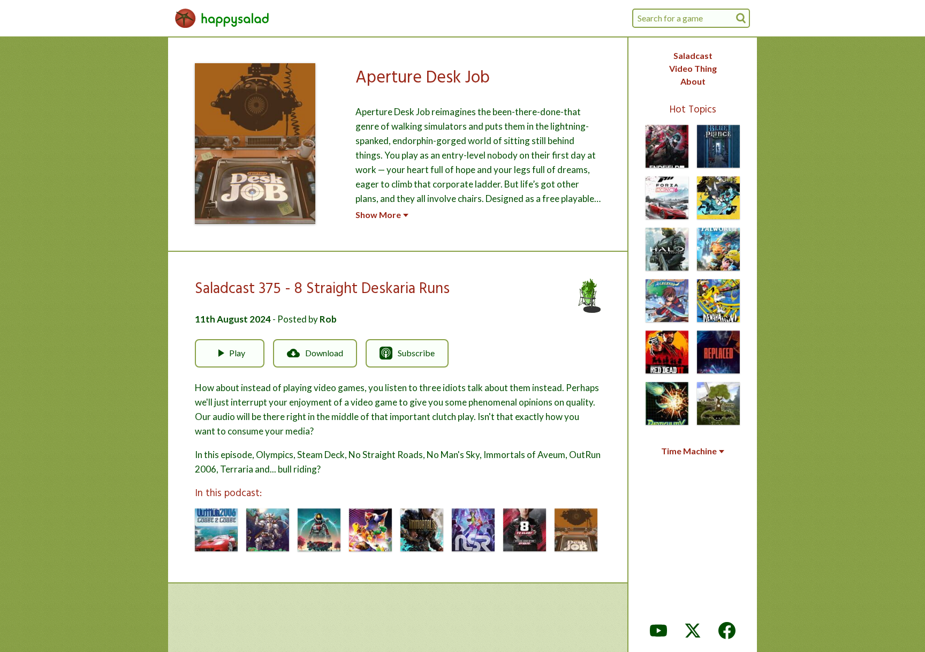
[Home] (222, 18)
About (693, 81)
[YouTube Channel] (658, 630)
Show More (378, 215)
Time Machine (689, 451)
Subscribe (416, 353)
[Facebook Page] (727, 630)
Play (237, 353)
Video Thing (693, 68)
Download (324, 353)
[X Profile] (692, 630)
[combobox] (691, 18)
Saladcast (692, 55)
